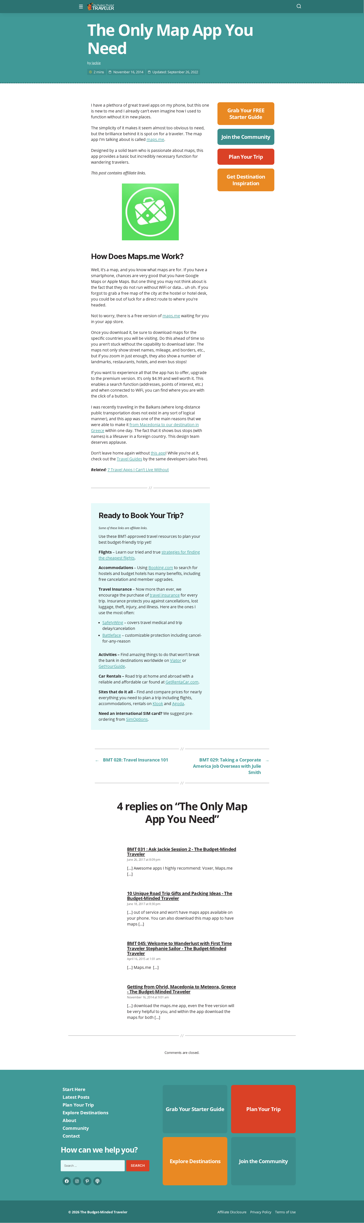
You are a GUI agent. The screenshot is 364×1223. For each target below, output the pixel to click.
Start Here (74, 1089)
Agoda (178, 703)
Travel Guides (129, 459)
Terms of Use (285, 1212)
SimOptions (137, 719)
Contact (71, 1136)
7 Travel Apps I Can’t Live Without (138, 469)
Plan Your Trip (78, 1105)
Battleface (111, 635)
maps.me (155, 139)
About (69, 1120)
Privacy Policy (260, 1212)
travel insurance (165, 595)
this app (158, 453)
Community (76, 1128)
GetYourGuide (112, 666)
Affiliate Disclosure (231, 1212)
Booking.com (160, 567)
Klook (158, 703)
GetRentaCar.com (182, 682)
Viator (175, 660)
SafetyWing (112, 622)
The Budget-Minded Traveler (103, 1212)
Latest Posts (76, 1097)
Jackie (96, 63)
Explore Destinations (85, 1112)
